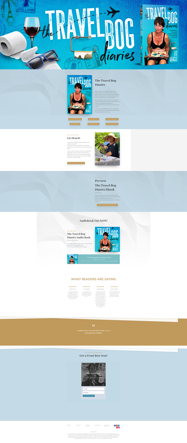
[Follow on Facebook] (115, 425)
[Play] (81, 261)
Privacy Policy (88, 426)
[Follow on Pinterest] (117, 427)
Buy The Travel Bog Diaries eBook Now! (107, 204)
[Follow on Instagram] (119, 427)
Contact (78, 425)
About (69, 425)
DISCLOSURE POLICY (107, 426)
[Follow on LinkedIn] (118, 425)
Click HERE (69, 246)
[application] (99, 261)
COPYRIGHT (98, 425)
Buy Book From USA (93, 119)
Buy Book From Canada (112, 119)
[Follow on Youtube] (116, 425)
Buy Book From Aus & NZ (75, 119)
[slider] (115, 261)
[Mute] (113, 261)
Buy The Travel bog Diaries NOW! (76, 163)
